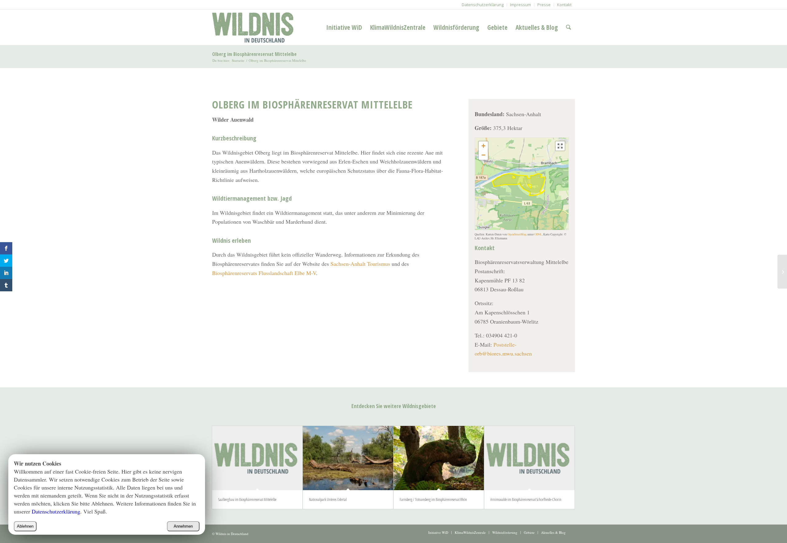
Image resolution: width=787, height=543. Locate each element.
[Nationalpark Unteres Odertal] (348, 458)
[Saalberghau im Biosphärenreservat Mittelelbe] (257, 458)
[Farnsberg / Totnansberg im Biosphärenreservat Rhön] (439, 458)
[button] (483, 146)
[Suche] (568, 27)
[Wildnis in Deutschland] (254, 27)
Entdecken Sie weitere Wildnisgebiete (393, 406)
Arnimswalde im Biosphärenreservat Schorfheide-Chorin (525, 499)
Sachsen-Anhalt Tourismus (360, 263)
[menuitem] (483, 4)
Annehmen (183, 526)
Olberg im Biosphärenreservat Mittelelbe (254, 54)
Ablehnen (25, 526)
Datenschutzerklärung (56, 511)
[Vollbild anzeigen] (560, 146)
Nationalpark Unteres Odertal (328, 499)
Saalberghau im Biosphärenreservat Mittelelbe (247, 499)
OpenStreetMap (517, 234)
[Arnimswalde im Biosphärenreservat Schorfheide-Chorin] (529, 458)
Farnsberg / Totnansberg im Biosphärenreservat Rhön (433, 499)
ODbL (538, 234)
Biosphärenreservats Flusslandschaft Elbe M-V (264, 273)
